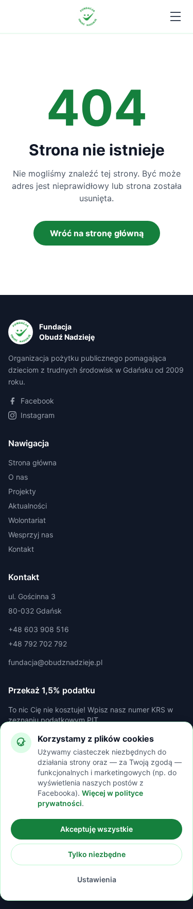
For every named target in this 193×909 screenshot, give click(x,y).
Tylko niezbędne (97, 854)
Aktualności (27, 505)
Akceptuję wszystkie (96, 829)
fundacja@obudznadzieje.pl (55, 662)
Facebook (37, 400)
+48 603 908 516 (38, 629)
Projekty (22, 491)
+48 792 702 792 (37, 643)
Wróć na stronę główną (97, 233)
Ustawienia (96, 879)
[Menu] (175, 16)
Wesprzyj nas (30, 534)
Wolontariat (27, 520)
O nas (18, 477)
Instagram (38, 415)
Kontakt (21, 549)
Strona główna (32, 462)
